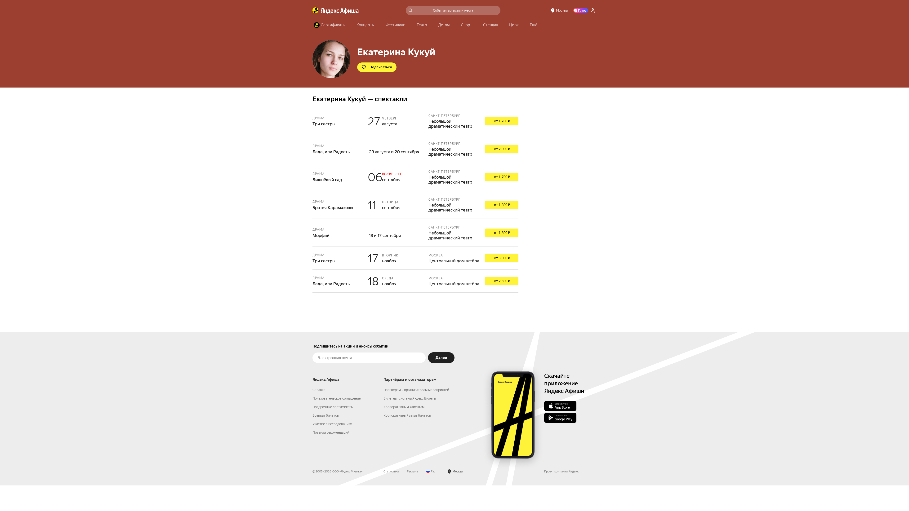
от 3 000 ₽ (502, 258)
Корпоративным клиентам (403, 407)
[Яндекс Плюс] (580, 10)
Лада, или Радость (415, 149)
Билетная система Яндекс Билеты (409, 398)
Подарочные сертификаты (332, 407)
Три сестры (415, 121)
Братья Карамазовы (415, 205)
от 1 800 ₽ (502, 205)
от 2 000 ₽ (502, 149)
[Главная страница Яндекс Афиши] (315, 10)
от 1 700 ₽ (502, 121)
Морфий (415, 233)
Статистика (391, 471)
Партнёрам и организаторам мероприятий (416, 390)
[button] (533, 25)
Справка (318, 390)
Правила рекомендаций (330, 432)
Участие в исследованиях (332, 424)
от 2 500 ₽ (502, 281)
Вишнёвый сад (415, 177)
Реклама (412, 471)
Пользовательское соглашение (336, 398)
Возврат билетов (325, 415)
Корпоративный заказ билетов (407, 415)
